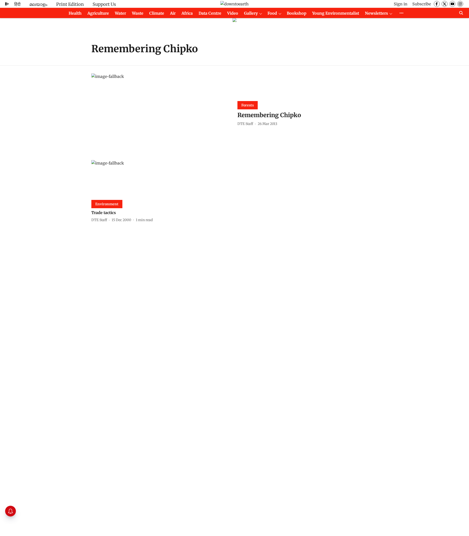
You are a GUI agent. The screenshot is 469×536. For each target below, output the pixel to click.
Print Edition (70, 4)
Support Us (104, 4)
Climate (156, 13)
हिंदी (17, 4)
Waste (137, 13)
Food (272, 13)
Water (120, 13)
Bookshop (296, 13)
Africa (187, 13)
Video (232, 13)
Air (173, 13)
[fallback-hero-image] (161, 112)
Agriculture (98, 13)
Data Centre (210, 13)
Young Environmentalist (335, 13)
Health (75, 13)
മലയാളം (38, 4)
